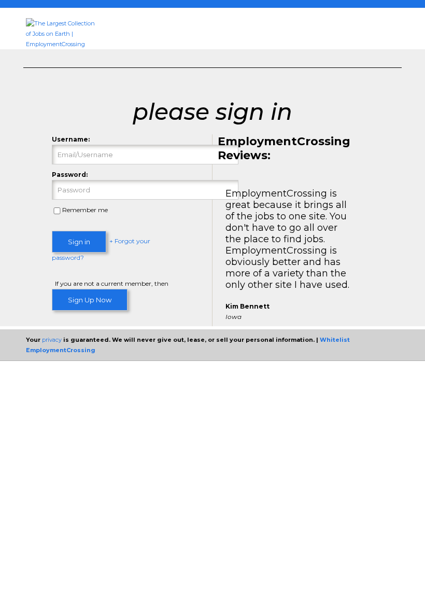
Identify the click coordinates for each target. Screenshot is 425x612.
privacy (52, 339)
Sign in (79, 242)
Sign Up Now (89, 300)
